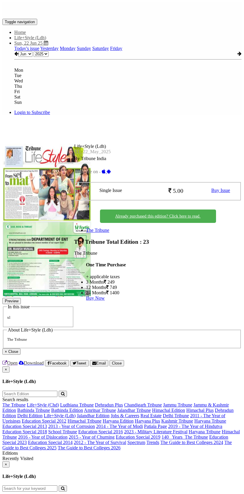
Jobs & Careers (125, 415)
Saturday (100, 48)
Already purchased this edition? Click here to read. (158, 216)
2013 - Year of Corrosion (71, 426)
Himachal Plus (200, 410)
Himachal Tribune (84, 420)
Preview (11, 301)
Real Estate (151, 415)
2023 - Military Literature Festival (155, 431)
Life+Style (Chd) (43, 404)
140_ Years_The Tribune (185, 437)
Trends (152, 442)
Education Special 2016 (100, 431)
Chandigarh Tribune (143, 404)
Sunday (84, 48)
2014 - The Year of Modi (119, 426)
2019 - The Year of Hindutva (195, 426)
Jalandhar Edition (93, 415)
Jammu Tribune (177, 404)
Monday (68, 48)
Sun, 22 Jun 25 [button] (29, 43)
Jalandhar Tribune (134, 410)
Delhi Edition (30, 415)
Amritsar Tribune (100, 410)
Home (20, 32)
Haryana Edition (118, 420)
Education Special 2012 (44, 420)
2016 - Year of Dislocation (43, 437)
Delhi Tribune (176, 415)
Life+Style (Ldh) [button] (30, 37)
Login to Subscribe (32, 112)
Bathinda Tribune (33, 410)
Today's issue (26, 48)
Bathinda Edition (67, 410)
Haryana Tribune (210, 420)
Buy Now (95, 298)
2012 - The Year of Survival (100, 442)
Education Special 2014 (50, 442)
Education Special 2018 (24, 431)
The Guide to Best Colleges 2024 (191, 442)
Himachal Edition (168, 410)
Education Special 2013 (24, 426)
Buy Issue (220, 190)
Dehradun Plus (109, 404)
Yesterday (49, 48)
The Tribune (97, 230)
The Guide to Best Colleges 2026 (89, 447)
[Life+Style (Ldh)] (122, 9)
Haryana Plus (147, 420)
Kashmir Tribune (177, 420)
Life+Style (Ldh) (60, 415)
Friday (116, 48)
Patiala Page (155, 426)
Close (117, 363)
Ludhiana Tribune (77, 404)
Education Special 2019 (138, 437)
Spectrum (136, 442)
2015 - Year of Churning (92, 437)
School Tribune (62, 431)
